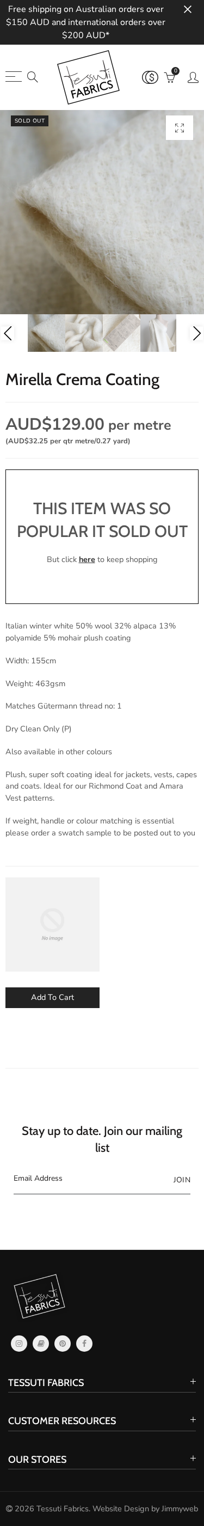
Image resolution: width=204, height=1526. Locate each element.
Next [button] (196, 333)
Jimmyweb (180, 1508)
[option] (102, 212)
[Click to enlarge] (179, 127)
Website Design (120, 1508)
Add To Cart (52, 997)
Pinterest (62, 1343)
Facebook (84, 1343)
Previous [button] (7, 333)
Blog (41, 1343)
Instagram (19, 1343)
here (87, 559)
